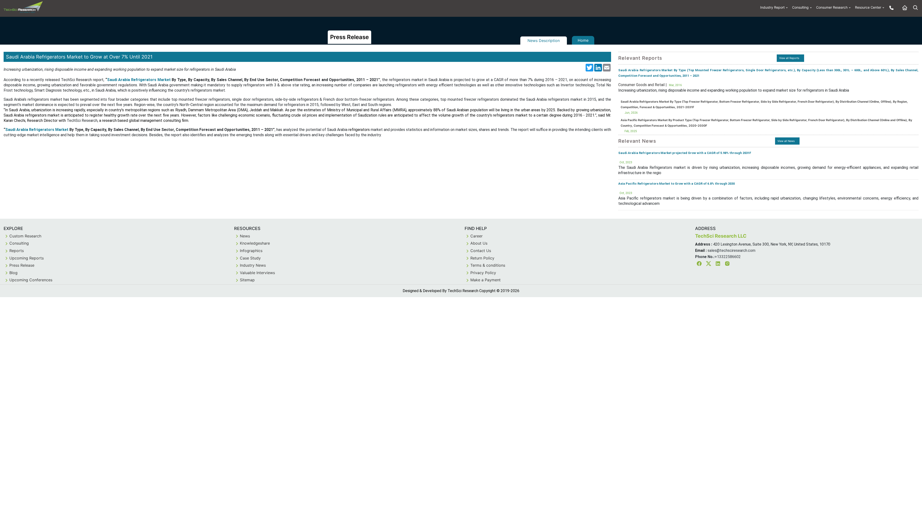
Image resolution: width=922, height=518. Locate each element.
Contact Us (480, 250)
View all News (786, 141)
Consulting (800, 7)
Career (476, 236)
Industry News (253, 265)
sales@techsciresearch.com (731, 250)
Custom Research (25, 236)
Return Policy (482, 258)
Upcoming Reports (26, 258)
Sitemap (247, 279)
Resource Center (868, 7)
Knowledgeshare (255, 243)
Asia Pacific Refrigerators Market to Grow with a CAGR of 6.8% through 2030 (676, 183)
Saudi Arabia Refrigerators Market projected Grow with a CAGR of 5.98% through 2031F (684, 153)
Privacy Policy (483, 272)
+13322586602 (728, 256)
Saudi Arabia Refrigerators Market (139, 79)
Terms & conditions (487, 265)
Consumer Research (832, 7)
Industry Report (772, 7)
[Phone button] (890, 8)
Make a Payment (485, 279)
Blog (13, 272)
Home (583, 40)
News (245, 236)
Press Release (21, 265)
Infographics (251, 250)
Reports (16, 250)
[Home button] (903, 8)
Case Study (250, 258)
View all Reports (789, 58)
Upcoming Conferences (30, 279)
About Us (478, 243)
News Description (544, 40)
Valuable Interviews (257, 272)
